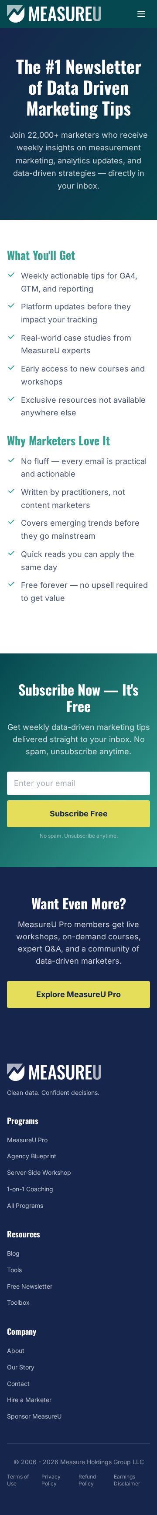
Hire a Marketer (29, 1399)
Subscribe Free (79, 813)
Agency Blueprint (31, 1156)
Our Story (20, 1367)
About (15, 1350)
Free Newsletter (29, 1286)
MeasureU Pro (27, 1140)
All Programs (25, 1205)
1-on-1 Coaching (30, 1189)
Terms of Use (18, 1480)
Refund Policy (87, 1480)
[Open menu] (141, 14)
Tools (14, 1269)
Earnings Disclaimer (127, 1480)
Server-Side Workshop (39, 1172)
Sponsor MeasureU (34, 1416)
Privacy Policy (51, 1480)
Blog (13, 1253)
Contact (18, 1383)
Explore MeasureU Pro (78, 994)
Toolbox (18, 1302)
